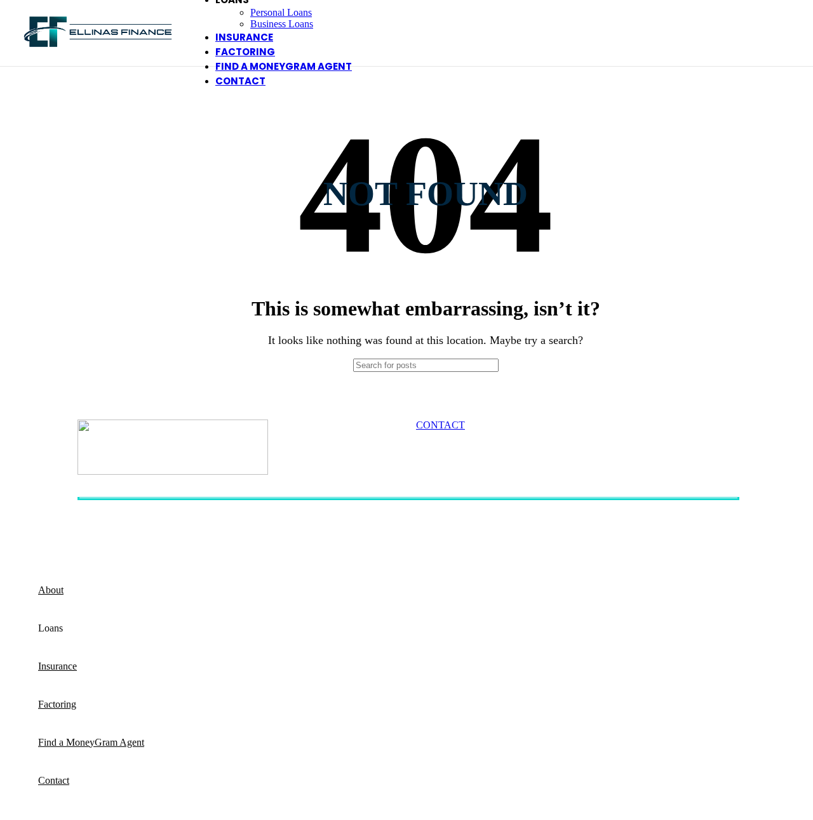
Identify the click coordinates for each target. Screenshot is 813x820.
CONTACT (440, 425)
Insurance (575, 534)
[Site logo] (97, 53)
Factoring (463, 534)
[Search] (538, 365)
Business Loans (281, 23)
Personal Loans (281, 12)
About (90, 534)
